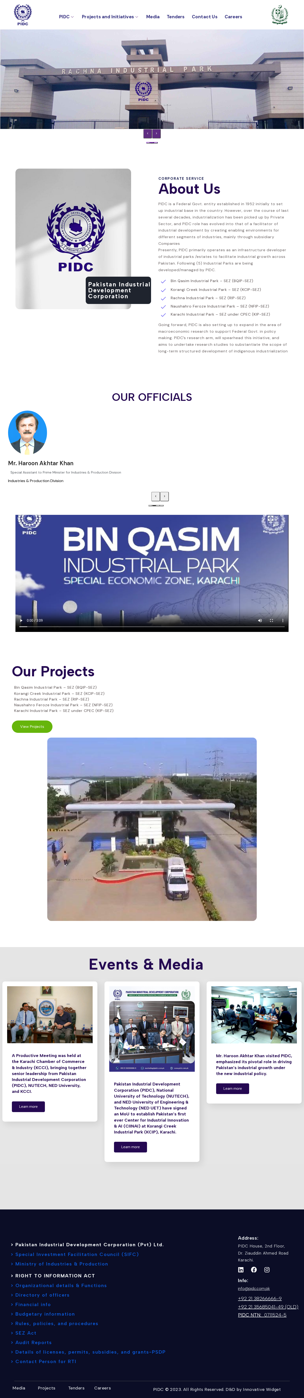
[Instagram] (267, 1270)
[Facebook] (254, 1270)
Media (153, 17)
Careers (233, 17)
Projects (47, 1388)
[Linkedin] (241, 1270)
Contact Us (205, 17)
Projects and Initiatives (108, 17)
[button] (148, 142)
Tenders (176, 17)
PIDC (64, 17)
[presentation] (147, 133)
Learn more (28, 1106)
